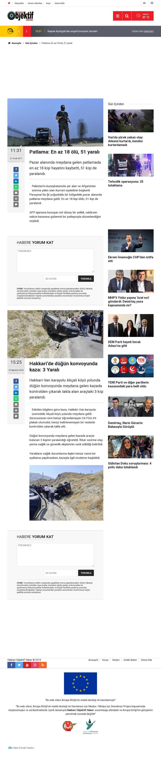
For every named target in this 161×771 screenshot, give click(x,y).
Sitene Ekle (59, 3)
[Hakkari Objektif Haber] (20, 15)
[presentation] (19, 31)
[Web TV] (144, 3)
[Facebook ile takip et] (11, 665)
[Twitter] (16, 175)
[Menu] (117, 16)
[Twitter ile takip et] (19, 665)
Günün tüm (143, 31)
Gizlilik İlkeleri (130, 660)
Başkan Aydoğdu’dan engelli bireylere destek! (72, 31)
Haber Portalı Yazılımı (23, 748)
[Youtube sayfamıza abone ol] (27, 665)
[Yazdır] (16, 198)
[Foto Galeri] (152, 3)
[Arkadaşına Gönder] (16, 192)
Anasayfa (93, 660)
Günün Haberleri (35, 3)
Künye (105, 660)
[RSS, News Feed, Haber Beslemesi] (43, 665)
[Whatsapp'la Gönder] (16, 186)
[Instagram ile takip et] (35, 665)
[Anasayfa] (9, 3)
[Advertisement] (80, 72)
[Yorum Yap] (16, 204)
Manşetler (19, 3)
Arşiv (48, 3)
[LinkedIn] (16, 181)
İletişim (116, 660)
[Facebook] (16, 169)
